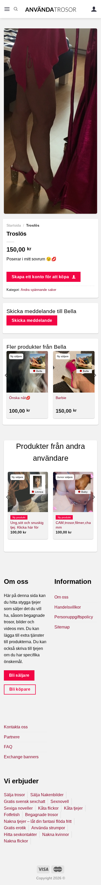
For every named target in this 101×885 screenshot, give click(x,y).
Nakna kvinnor (55, 834)
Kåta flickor (48, 808)
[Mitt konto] (94, 9)
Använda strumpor (48, 828)
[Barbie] (74, 371)
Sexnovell (60, 801)
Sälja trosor (14, 795)
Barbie (61, 398)
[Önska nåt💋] (27, 371)
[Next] (94, 385)
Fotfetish (12, 814)
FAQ (8, 747)
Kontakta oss (16, 727)
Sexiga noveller (18, 808)
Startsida (13, 225)
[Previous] (6, 385)
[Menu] (7, 9)
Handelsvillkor (67, 607)
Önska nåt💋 (19, 398)
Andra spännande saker (38, 290)
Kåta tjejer (73, 808)
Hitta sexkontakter (20, 834)
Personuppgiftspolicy (73, 617)
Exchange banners (21, 757)
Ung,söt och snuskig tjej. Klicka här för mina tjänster (27, 527)
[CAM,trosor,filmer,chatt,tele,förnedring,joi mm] (73, 492)
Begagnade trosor (41, 814)
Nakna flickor (16, 841)
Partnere (12, 737)
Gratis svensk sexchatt (24, 801)
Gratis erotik (15, 828)
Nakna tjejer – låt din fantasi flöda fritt (37, 821)
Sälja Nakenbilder (46, 795)
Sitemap (62, 627)
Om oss (61, 597)
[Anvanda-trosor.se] (51, 9)
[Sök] (16, 9)
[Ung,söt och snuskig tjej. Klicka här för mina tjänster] (28, 492)
